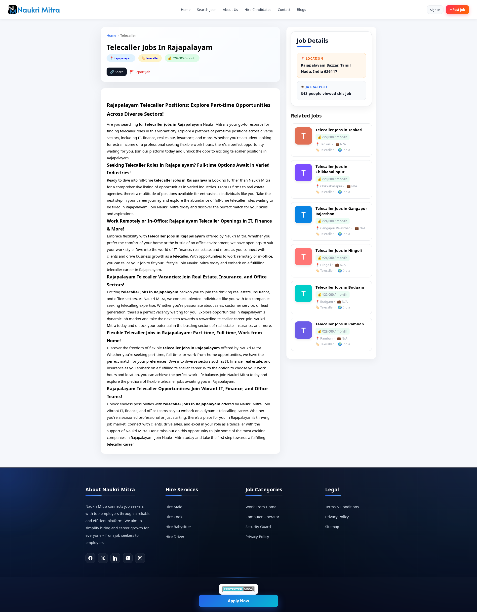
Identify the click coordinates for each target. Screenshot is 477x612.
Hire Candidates (257, 9)
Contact (284, 9)
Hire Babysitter (178, 526)
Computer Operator (262, 516)
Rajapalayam (123, 58)
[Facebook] (90, 558)
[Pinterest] (128, 558)
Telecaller (152, 58)
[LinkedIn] (115, 558)
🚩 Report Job (140, 72)
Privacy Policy (257, 536)
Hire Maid (173, 506)
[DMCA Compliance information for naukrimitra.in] (238, 589)
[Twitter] (103, 558)
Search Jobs (206, 9)
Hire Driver (174, 536)
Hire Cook (173, 516)
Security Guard (258, 526)
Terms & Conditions (342, 506)
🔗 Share (116, 72)
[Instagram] (140, 558)
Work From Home (260, 506)
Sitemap (332, 526)
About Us (230, 9)
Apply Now (238, 601)
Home (186, 9)
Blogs (301, 9)
